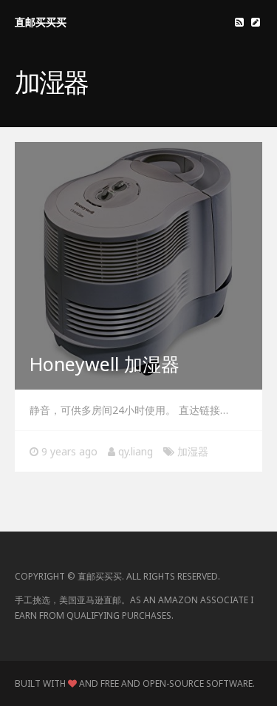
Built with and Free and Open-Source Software (134, 683)
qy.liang (135, 451)
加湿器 (192, 451)
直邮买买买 (40, 22)
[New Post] (255, 22)
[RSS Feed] (239, 22)
